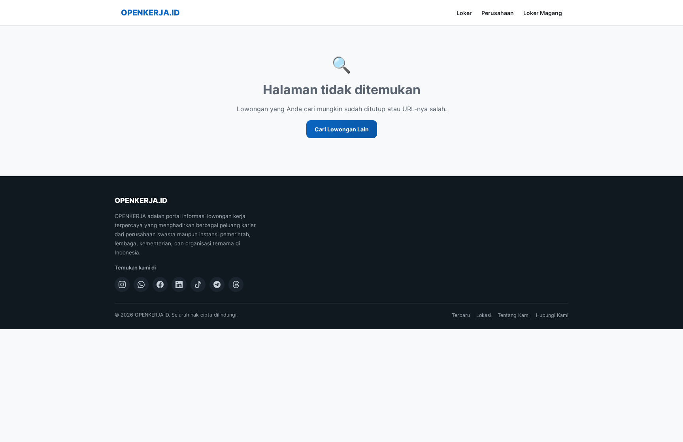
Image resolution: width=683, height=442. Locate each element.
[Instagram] (122, 284)
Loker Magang (542, 12)
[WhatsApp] (141, 284)
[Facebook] (160, 284)
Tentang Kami (514, 315)
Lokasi (483, 315)
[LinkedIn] (179, 284)
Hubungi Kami (552, 315)
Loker (464, 12)
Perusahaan (497, 12)
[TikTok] (198, 284)
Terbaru (461, 315)
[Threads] (235, 284)
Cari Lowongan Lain (342, 129)
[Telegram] (217, 284)
